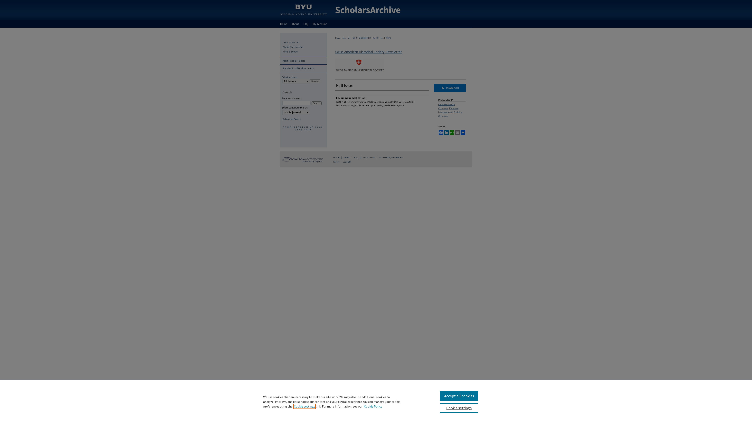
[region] (376, 401)
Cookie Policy (373, 406)
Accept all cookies (459, 395)
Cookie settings (304, 406)
